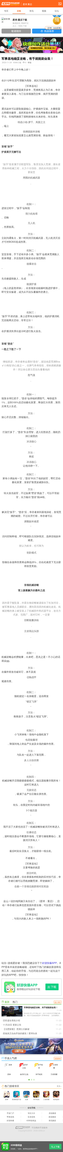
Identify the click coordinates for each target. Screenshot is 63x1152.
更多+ (59, 1086)
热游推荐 (52, 31)
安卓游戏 (31, 1117)
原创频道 (52, 1113)
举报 (29, 62)
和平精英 (36, 1099)
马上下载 (55, 1146)
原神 (6, 1099)
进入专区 (58, 1002)
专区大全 (31, 1113)
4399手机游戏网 (11, 3)
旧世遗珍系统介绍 (32, 1020)
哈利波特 (56, 1099)
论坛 (57, 10)
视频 (44, 10)
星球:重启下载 (20, 19)
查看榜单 (58, 1058)
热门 (15, 1002)
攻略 (19, 10)
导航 (60, 4)
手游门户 (10, 1113)
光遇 (26, 1099)
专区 (6, 10)
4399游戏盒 (31, 1120)
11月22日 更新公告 (32, 1024)
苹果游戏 (10, 1117)
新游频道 (52, 1117)
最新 (7, 1002)
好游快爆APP (49, 963)
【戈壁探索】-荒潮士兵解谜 (32, 1028)
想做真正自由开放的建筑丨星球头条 (32, 1033)
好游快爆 (10, 1120)
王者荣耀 (46, 1099)
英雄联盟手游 (16, 1099)
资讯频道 (52, 1120)
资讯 (31, 10)
